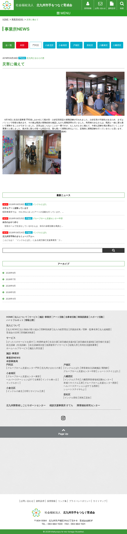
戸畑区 (76, 45)
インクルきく (12, 382)
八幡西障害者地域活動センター (96, 379)
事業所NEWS (13, 357)
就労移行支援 (102, 341)
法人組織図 (104, 329)
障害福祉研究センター (88, 405)
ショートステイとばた (108, 371)
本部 (22, 45)
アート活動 (58, 317)
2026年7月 (11, 279)
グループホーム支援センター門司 (23, 368)
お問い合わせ (27, 501)
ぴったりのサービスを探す (20, 341)
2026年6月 (11, 286)
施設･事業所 (45, 317)
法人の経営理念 (60, 329)
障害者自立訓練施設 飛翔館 (94, 368)
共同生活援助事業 (88, 345)
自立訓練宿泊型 (36, 345)
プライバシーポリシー (80, 501)
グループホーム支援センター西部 (101, 382)
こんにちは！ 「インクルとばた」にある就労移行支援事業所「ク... (32, 236)
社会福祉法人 (44, 5)
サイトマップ (99, 501)
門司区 (36, 45)
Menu (65, 13)
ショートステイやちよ (74, 389)
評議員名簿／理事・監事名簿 (84, 329)
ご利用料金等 (41, 341)
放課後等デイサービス (57, 345)
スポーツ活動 (96, 317)
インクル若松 (71, 397)
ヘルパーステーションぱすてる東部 (23, 379)
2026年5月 (11, 292)
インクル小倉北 (14, 391)
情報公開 (29, 320)
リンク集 (62, 501)
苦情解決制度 (27, 332)
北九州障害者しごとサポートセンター (26, 405)
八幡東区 (103, 45)
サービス (33, 317)
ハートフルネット (14, 320)
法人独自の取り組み (29, 329)
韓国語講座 (83, 317)
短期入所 (73, 345)
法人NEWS (12, 329)
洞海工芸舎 (84, 397)
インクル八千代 (72, 379)
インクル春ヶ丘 (49, 379)
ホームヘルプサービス (17, 348)
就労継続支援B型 (86, 341)
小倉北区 (49, 45)
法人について (21, 317)
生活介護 (53, 341)
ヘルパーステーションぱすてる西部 (81, 386)
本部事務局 (12, 361)
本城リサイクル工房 (73, 382)
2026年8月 (11, 273)
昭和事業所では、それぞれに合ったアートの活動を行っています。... (33, 208)
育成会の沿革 (12, 332)
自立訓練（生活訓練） (17, 345)
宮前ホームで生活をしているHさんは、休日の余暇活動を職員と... (32, 222)
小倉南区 (63, 45)
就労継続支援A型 (68, 341)
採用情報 (51, 501)
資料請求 (40, 501)
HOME (5, 19)
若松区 (90, 45)
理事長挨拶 (46, 329)
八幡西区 (117, 45)
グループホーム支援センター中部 (80, 371)
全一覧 (8, 45)
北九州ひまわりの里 (35, 58)
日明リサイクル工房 (33, 391)
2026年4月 (11, 298)
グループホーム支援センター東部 (23, 376)
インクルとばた (72, 368)
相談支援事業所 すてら (61, 405)
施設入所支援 (35, 348)
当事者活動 (70, 317)
